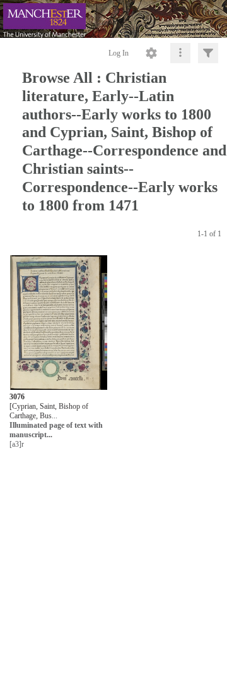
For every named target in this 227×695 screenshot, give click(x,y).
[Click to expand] (208, 53)
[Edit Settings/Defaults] (151, 53)
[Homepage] (113, 19)
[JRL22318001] (58, 323)
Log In (118, 53)
